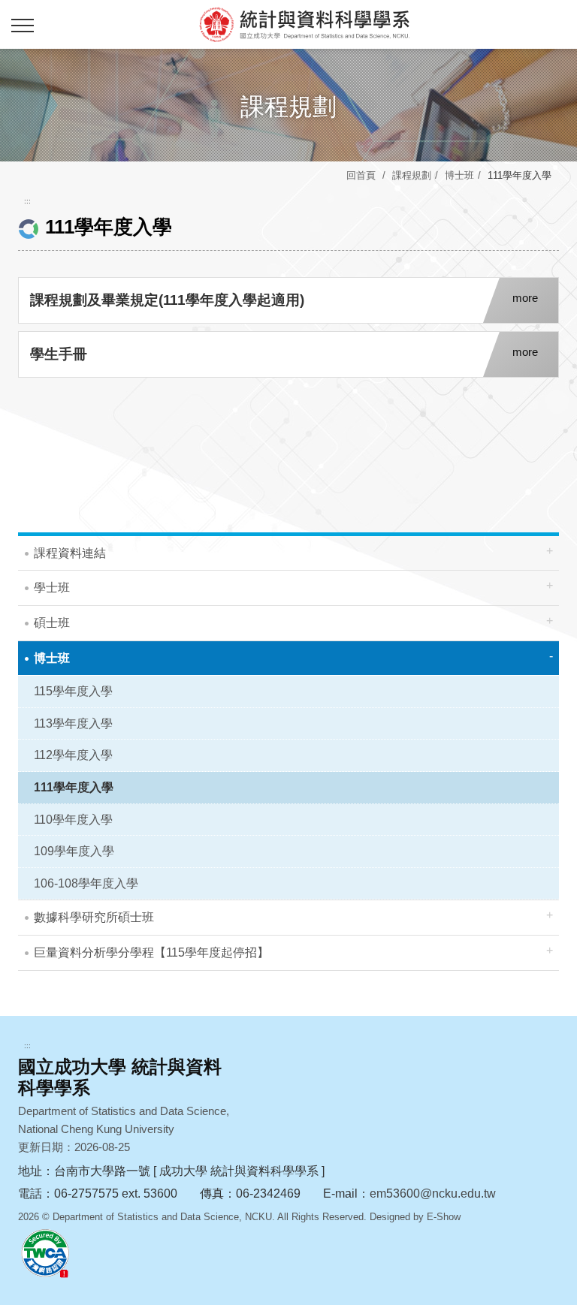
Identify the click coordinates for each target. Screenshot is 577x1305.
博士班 (459, 175)
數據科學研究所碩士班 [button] (94, 917)
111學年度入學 (73, 787)
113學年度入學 (73, 723)
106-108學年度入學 (86, 883)
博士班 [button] (52, 658)
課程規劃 (411, 175)
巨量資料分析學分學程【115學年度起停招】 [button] (151, 952)
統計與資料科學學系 (303, 24)
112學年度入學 (73, 755)
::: (27, 201)
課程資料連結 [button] (70, 553)
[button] (22, 26)
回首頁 (361, 175)
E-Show (444, 1216)
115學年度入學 (73, 691)
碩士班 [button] (52, 622)
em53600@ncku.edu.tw (433, 1193)
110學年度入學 (73, 819)
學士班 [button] (52, 587)
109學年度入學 (74, 851)
